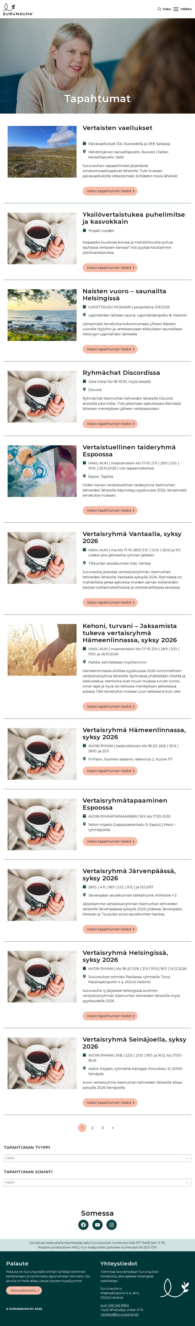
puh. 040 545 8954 (115, 1305)
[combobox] (94, 1158)
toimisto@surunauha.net (120, 1314)
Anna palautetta (23, 1290)
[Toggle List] (187, 1158)
